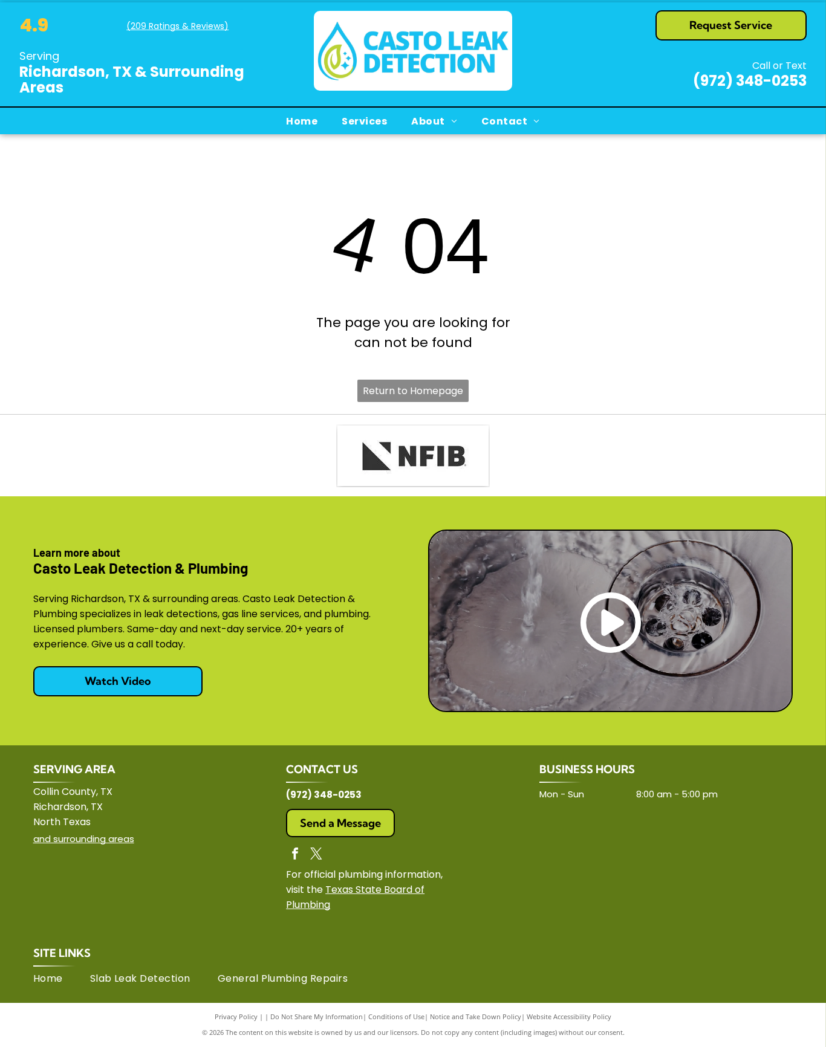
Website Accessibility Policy (569, 1016)
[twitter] (316, 855)
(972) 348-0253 (750, 81)
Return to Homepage (413, 391)
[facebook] (295, 855)
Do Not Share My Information (316, 1016)
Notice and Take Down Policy (475, 1016)
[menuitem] (302, 121)
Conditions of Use (396, 1016)
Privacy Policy (236, 1016)
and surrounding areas (83, 838)
